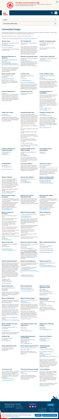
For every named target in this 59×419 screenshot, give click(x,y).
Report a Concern (20, 408)
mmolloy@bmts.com (7, 340)
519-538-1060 (19, 405)
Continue (38, 415)
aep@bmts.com (6, 154)
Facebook (28, 318)
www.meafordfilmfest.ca (25, 217)
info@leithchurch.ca (45, 168)
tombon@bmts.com (26, 181)
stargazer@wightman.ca (26, 60)
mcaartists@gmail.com (7, 239)
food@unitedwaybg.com (27, 80)
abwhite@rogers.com (7, 115)
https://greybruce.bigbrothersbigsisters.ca (10, 65)
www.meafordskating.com (27, 290)
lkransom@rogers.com (26, 302)
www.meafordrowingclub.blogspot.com (47, 266)
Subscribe (50, 404)
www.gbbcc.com (46, 108)
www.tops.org (23, 373)
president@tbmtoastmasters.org (47, 351)
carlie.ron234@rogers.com (46, 60)
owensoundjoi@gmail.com (27, 330)
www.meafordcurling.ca (6, 249)
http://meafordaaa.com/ (6, 209)
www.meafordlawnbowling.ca (26, 268)
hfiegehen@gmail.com (47, 291)
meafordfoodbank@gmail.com (28, 248)
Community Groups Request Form (30, 38)
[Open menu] (56, 13)
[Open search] (52, 13)
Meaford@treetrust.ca (45, 385)
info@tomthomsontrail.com (8, 378)
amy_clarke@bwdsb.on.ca (27, 343)
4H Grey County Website (7, 47)
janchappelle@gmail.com (48, 248)
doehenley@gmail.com (47, 252)
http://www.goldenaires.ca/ (45, 127)
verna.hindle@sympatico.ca (46, 115)
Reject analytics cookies (49, 415)
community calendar (27, 36)
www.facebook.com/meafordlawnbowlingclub (29, 271)
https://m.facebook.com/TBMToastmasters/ (48, 357)
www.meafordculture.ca (25, 216)
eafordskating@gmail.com (29, 289)
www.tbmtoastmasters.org (45, 354)
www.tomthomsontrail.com (7, 380)
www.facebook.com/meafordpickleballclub (10, 321)
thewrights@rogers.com (8, 208)
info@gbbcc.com (46, 109)
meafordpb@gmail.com (13, 317)
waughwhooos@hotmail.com (8, 45)
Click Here (42, 47)
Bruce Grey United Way (29, 84)
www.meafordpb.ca (10, 308)
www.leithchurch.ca (52, 168)
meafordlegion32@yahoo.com (30, 347)
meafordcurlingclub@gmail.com (9, 250)
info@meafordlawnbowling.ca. (28, 276)
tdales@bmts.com (6, 330)
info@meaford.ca (20, 407)
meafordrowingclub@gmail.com (47, 265)
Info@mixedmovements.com (46, 305)
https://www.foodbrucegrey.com (27, 82)
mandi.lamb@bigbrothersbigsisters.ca (10, 63)
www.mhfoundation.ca (6, 283)
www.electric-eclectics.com (7, 78)
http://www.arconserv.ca (6, 169)
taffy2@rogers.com (26, 155)
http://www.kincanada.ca (6, 192)
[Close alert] (57, 2)
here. (34, 5)
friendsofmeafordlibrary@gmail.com (48, 79)
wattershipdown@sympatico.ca (47, 183)
